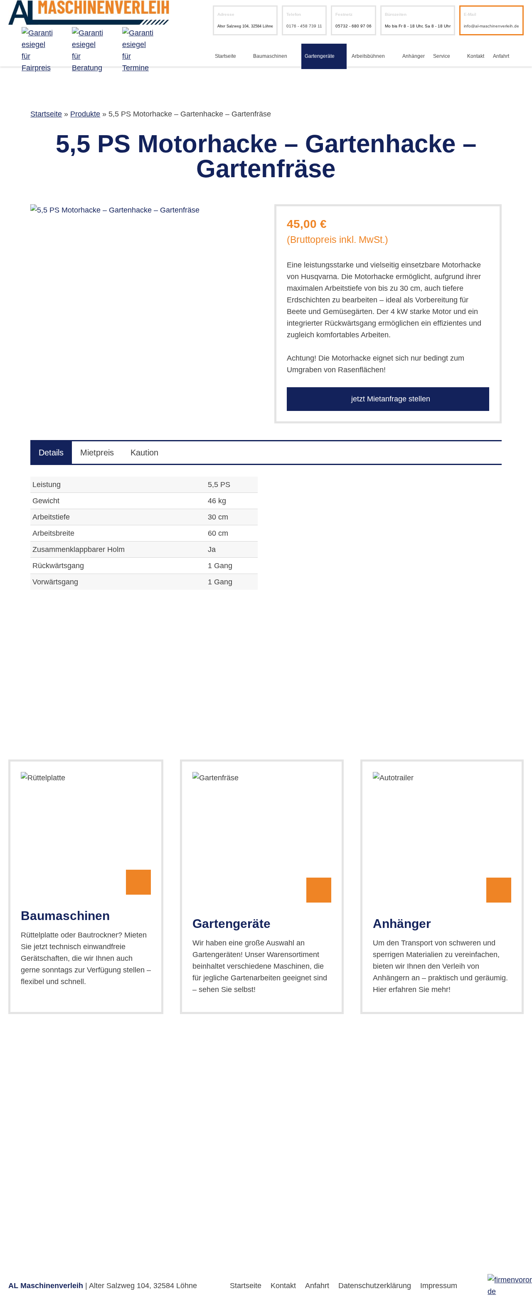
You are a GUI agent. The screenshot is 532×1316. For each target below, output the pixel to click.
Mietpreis (97, 452)
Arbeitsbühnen (368, 56)
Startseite (225, 56)
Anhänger (413, 56)
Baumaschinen (270, 56)
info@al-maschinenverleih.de (491, 26)
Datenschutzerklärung (374, 1285)
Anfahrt (501, 56)
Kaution (144, 452)
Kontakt (475, 56)
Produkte (85, 114)
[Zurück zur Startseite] (88, 19)
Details (51, 452)
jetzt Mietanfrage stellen (389, 399)
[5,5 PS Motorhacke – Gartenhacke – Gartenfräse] (144, 210)
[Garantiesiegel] (38, 50)
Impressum (438, 1285)
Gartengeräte (320, 56)
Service (441, 56)
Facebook (519, 56)
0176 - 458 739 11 (304, 26)
